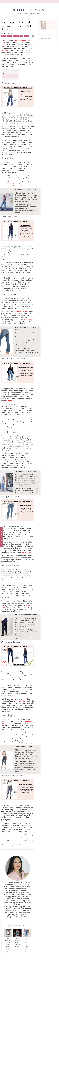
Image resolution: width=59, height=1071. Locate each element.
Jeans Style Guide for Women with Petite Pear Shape (27, 945)
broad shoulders (20, 701)
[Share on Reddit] (1, 537)
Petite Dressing (29, 10)
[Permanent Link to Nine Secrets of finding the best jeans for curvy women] (17, 936)
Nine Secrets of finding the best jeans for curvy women (17, 944)
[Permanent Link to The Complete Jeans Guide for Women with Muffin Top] (8, 936)
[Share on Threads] (1, 540)
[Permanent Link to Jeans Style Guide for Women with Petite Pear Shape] (27, 936)
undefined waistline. (17, 186)
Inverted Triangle (6, 18)
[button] (29, 1)
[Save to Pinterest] (1, 528)
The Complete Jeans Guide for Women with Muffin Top (8, 945)
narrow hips (28, 320)
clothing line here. (21, 917)
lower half (9, 401)
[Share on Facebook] (1, 531)
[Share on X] (1, 543)
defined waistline (22, 312)
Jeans (13, 18)
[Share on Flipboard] (1, 534)
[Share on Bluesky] (1, 546)
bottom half (11, 184)
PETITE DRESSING (20, 885)
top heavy (5, 50)
